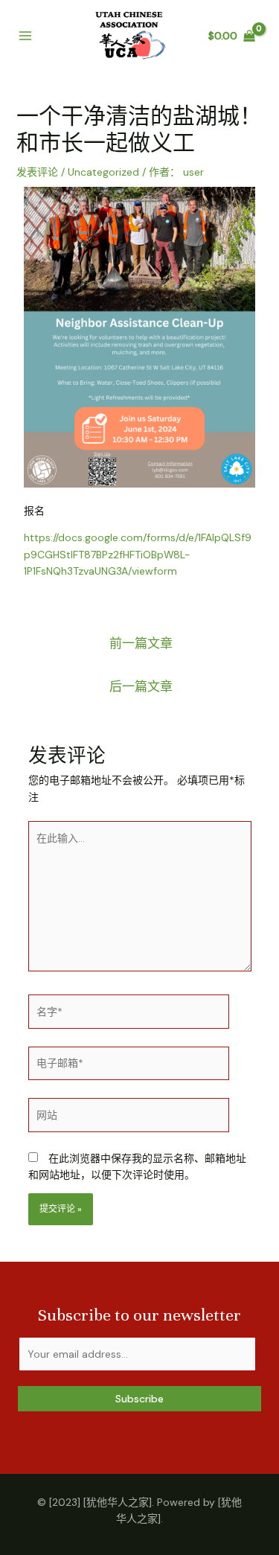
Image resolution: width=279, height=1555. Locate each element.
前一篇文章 (141, 643)
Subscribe (139, 1398)
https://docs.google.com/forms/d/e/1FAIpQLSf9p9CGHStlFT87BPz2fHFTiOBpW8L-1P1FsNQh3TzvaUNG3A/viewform (137, 554)
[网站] (128, 1117)
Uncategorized (103, 172)
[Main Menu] (25, 36)
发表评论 (37, 172)
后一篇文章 (141, 686)
